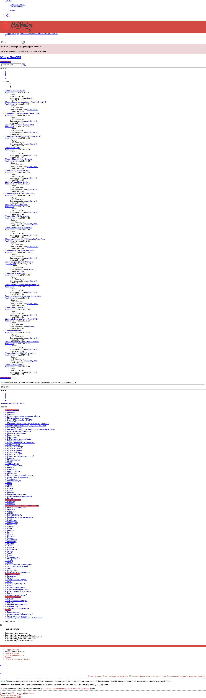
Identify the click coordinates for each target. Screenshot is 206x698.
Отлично (30, 269)
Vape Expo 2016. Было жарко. (16, 205)
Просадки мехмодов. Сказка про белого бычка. (23, 296)
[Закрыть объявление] (204, 46)
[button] (5, 78)
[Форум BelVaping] (18, 32)
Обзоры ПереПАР (10, 57)
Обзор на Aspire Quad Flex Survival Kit (19, 262)
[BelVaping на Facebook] (3, 646)
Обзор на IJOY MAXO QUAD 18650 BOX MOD (22, 342)
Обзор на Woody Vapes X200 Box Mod (19, 125)
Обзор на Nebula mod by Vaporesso (18, 228)
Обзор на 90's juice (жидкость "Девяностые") (22, 113)
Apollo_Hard (9, 92)
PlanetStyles (29, 693)
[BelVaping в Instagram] (2, 646)
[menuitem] (17, 5)
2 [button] (5, 74)
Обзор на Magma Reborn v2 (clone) (18, 159)
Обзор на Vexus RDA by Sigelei (16, 182)
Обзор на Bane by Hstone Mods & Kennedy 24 (22, 285)
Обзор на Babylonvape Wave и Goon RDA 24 (21, 319)
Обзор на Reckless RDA (14, 330)
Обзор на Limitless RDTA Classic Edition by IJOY (23, 136)
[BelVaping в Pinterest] (4, 646)
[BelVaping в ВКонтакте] (0, 646)
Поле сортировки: (28, 382)
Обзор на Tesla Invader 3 (14, 365)
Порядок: (57, 382)
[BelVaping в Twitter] (6, 646)
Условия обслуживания (80, 688)
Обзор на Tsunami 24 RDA (15, 91)
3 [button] (5, 76)
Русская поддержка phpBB (10, 695)
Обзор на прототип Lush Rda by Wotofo (20, 250)
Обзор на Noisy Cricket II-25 (15, 308)
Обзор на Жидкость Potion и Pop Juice (20, 193)
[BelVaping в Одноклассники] (7, 646)
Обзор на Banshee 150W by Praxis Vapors (20, 353)
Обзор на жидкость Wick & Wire (17, 170)
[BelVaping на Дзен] (8, 646)
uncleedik (30, 327)
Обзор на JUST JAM (12, 148)
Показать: (5, 382)
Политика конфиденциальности (56, 688)
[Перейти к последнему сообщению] (33, 98)
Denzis (29, 98)
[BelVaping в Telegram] (9, 646)
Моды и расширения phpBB (10, 697)
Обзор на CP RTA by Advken (15, 273)
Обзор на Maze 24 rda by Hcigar (17, 216)
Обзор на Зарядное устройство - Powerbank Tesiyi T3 (25, 102)
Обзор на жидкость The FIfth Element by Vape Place (25, 239)
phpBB (11, 693)
